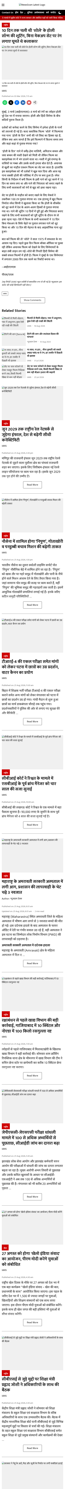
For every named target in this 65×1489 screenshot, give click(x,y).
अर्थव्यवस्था (39, 13)
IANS (4, 91)
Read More (32, 485)
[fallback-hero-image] (14, 323)
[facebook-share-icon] (17, 104)
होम (16, 13)
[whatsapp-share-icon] (4, 104)
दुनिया (29, 13)
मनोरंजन (54, 13)
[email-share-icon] (29, 104)
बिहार (5, 691)
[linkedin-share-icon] (23, 104)
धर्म (47, 13)
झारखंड (6, 1162)
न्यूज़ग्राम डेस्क (16, 899)
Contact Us (7, 13)
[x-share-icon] (10, 104)
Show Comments (32, 300)
